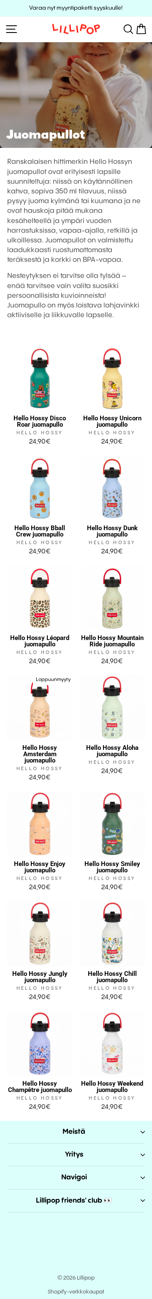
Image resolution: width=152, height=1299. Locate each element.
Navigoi (74, 1177)
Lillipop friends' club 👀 (74, 1200)
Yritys (74, 1154)
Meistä (73, 1132)
